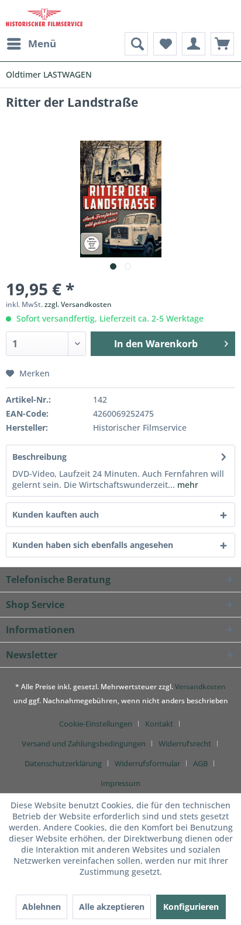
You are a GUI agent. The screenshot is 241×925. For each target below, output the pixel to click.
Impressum (120, 783)
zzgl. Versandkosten (78, 304)
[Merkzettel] (165, 43)
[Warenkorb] (222, 43)
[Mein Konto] (193, 43)
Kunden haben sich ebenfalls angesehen (92, 544)
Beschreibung (39, 456)
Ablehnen (41, 906)
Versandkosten (200, 687)
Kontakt (159, 723)
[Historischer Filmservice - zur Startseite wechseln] (44, 16)
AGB (200, 763)
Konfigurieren (191, 906)
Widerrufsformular (147, 763)
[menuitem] (31, 43)
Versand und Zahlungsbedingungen (84, 743)
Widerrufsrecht (185, 743)
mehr (186, 484)
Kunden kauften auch (55, 514)
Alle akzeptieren (111, 906)
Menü (42, 43)
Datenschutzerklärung (63, 763)
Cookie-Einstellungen (95, 723)
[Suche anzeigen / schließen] (136, 43)
